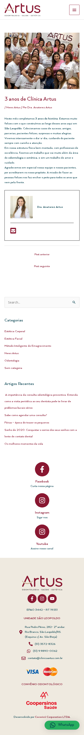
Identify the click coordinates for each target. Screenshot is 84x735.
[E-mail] (13, 232)
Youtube (42, 544)
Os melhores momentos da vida (23, 444)
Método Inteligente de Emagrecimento (27, 346)
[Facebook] (42, 469)
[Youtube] (42, 532)
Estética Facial (13, 338)
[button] (62, 725)
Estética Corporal (14, 331)
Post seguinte (42, 266)
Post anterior (42, 254)
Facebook (42, 481)
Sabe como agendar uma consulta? (25, 415)
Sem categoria (13, 368)
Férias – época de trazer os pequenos (26, 422)
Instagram (42, 512)
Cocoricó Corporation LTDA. (53, 717)
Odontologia (11, 360)
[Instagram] (42, 500)
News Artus (13, 107)
